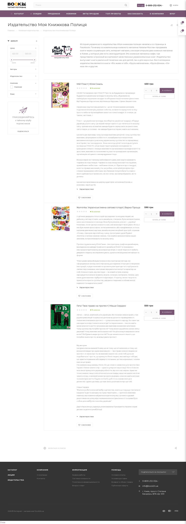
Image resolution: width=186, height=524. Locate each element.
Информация (79, 470)
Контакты (41, 478)
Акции (11, 475)
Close (2, 522)
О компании (42, 475)
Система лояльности (81, 478)
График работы (78, 475)
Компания (42, 470)
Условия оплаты (118, 475)
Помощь (116, 470)
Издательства (16, 480)
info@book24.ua (150, 486)
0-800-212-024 (154, 5)
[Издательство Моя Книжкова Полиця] (62, 52)
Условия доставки (119, 478)
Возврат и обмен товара (122, 482)
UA (142, 5)
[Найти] (126, 5)
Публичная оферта (119, 486)
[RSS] (172, 25)
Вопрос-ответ (78, 486)
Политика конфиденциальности (86, 482)
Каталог (12, 470)
